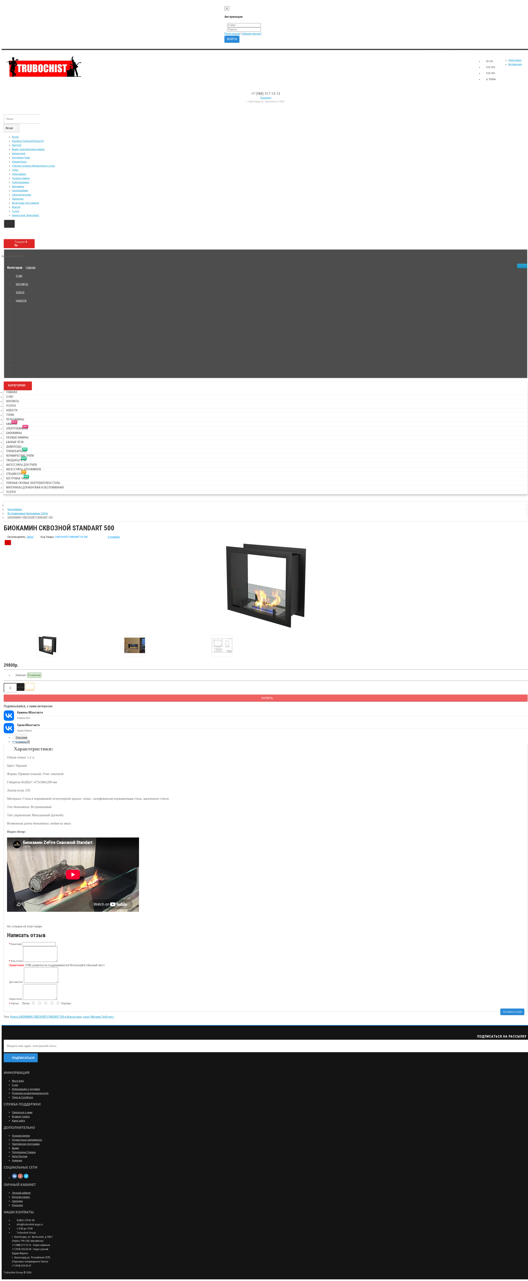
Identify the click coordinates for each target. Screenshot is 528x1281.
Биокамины (18, 186)
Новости (21, 300)
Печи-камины (19, 174)
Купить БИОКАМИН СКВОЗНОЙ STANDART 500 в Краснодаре (46, 1016)
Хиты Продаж (19, 1156)
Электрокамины (20, 182)
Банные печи (18, 153)
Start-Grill (16, 145)
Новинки (17, 1160)
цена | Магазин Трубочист (98, 1016)
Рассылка (17, 1205)
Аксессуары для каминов (25, 203)
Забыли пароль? (252, 33)
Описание (21, 737)
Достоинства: (16, 982)
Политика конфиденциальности (30, 1093)
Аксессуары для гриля (21, 464)
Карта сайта (18, 1120)
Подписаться (23, 1057)
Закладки (17, 1201)
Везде (15, 137)
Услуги (15, 211)
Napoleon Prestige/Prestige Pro (28, 141)
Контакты (22, 284)
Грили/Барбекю (20, 190)
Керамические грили (20, 455)
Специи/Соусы (19, 161)
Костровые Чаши (21, 157)
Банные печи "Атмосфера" (25, 215)
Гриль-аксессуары (21, 194)
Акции (15, 1148)
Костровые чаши (17, 477)
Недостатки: (15, 999)
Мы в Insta (18, 1080)
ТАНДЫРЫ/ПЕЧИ (16, 459)
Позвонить (265, 97)
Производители (21, 1135)
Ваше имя (16, 944)
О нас (19, 276)
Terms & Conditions (22, 1097)
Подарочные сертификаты (27, 1139)
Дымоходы (18, 198)
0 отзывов (114, 536)
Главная (30, 267)
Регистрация (232, 33)
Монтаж (16, 207)
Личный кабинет (21, 1192)
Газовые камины (21, 178)
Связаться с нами (22, 1112)
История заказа (21, 1196)
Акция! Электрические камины (28, 149)
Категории (16, 385)
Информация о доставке (26, 1089)
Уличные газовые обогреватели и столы (33, 165)
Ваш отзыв (16, 961)
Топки (15, 170)
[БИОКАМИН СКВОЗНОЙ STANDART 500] (266, 585)
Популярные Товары (24, 1152)
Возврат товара (21, 1116)
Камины (11, 423)
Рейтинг (15, 1003)
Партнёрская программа (26, 1143)
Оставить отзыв (512, 1011)
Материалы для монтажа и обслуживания (35, 487)
